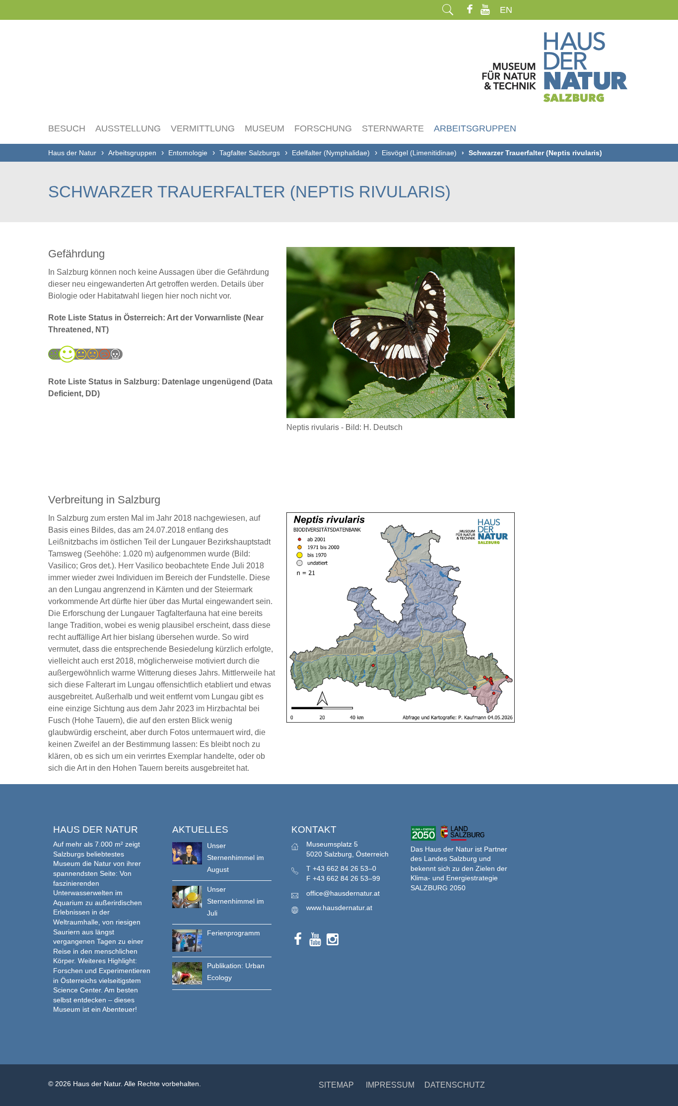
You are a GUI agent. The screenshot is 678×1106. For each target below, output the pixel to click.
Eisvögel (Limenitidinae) (419, 153)
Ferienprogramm (233, 933)
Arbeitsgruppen (475, 128)
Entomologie (187, 153)
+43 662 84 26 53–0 (344, 868)
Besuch (66, 128)
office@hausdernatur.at (343, 893)
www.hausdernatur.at (339, 908)
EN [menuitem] (506, 10)
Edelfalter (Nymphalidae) (331, 153)
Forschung (323, 128)
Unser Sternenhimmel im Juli (235, 901)
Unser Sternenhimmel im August (235, 857)
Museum (264, 128)
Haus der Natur (72, 153)
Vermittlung (203, 128)
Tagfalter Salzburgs (249, 153)
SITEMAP (336, 1085)
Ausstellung (128, 128)
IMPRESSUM (390, 1085)
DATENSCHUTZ (454, 1085)
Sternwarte (393, 128)
